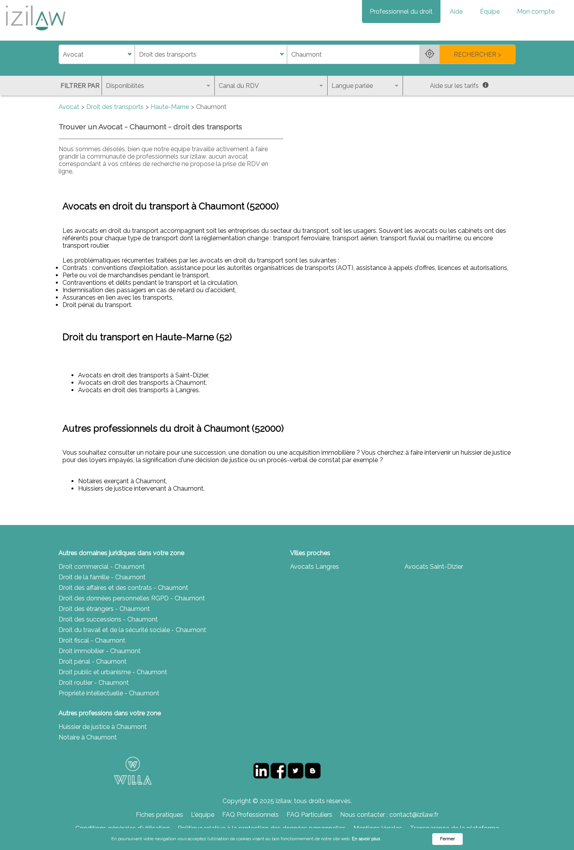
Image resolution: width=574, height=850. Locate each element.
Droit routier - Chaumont (94, 682)
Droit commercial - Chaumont (102, 566)
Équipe (490, 11)
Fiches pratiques (159, 814)
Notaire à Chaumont (88, 737)
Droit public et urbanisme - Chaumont (113, 672)
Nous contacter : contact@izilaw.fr (389, 814)
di (61, 54)
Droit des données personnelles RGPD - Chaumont (132, 598)
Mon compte (535, 11)
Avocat (69, 107)
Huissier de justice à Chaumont (103, 726)
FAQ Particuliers (309, 814)
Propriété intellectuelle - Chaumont (109, 693)
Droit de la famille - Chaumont (102, 577)
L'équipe (202, 814)
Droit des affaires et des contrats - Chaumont (123, 587)
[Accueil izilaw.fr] (35, 33)
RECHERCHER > (477, 54)
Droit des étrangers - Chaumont (104, 608)
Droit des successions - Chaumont (108, 619)
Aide (456, 11)
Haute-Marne (170, 107)
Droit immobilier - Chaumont (100, 651)
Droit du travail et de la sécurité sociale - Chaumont (132, 630)
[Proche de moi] (429, 54)
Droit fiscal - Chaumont (92, 640)
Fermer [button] (447, 838)
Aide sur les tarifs (454, 85)
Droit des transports (115, 107)
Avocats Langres (314, 566)
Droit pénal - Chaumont (93, 661)
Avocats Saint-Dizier (434, 566)
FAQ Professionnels (250, 814)
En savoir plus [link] (366, 838)
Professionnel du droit (401, 11)
